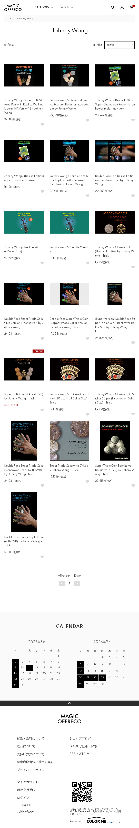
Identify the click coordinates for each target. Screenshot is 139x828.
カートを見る (24, 805)
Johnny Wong (26, 19)
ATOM (84, 754)
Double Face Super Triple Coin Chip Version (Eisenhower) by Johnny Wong (24, 323)
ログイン (23, 798)
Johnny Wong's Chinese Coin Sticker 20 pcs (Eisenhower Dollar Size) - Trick (115, 398)
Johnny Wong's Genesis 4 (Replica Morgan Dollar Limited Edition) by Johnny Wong (69, 104)
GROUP (64, 7)
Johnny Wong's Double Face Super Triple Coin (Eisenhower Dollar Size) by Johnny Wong (69, 180)
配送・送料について (30, 738)
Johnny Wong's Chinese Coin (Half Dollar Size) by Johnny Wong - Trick (114, 251)
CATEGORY (42, 7)
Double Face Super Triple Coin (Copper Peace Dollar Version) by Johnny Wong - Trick (69, 323)
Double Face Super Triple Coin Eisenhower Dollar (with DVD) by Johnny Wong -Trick (23, 470)
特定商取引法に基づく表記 (35, 762)
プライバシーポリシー (32, 770)
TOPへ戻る (69, 703)
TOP (8, 19)
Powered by (77, 821)
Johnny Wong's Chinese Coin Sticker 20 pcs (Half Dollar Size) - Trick (69, 398)
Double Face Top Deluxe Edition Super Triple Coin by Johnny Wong (114, 180)
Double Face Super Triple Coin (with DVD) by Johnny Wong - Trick (23, 541)
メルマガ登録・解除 (83, 746)
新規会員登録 (26, 790)
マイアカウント (27, 782)
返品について (26, 746)
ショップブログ (80, 738)
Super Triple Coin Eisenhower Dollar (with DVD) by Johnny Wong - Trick (115, 470)
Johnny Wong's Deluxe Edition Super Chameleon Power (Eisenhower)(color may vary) (115, 104)
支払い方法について (30, 754)
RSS (73, 754)
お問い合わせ (26, 811)
